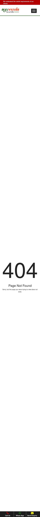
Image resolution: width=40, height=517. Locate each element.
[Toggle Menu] (34, 11)
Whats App (20, 515)
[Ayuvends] (11, 9)
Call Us (7, 515)
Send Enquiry (32, 515)
